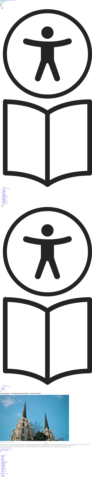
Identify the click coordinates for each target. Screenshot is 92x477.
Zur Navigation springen (7, 0)
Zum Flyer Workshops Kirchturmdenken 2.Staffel (5, 449)
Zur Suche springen (13, 0)
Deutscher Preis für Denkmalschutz (4, 473)
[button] (1, 451)
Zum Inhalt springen (2, 0)
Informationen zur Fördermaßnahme (4, 450)
